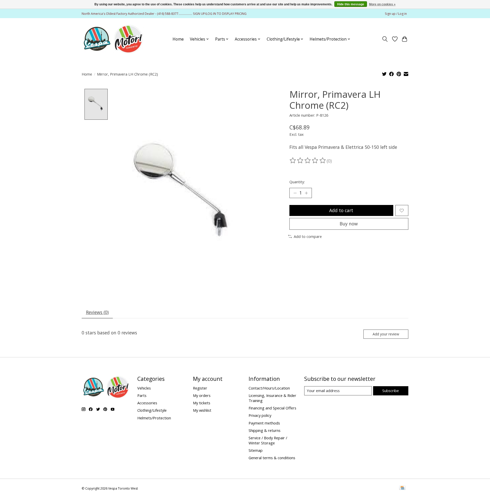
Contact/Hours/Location (269, 388)
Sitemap (256, 450)
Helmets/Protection (154, 417)
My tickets (201, 402)
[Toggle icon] (385, 39)
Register (200, 388)
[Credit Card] (402, 488)
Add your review (386, 334)
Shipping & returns (264, 430)
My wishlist (202, 410)
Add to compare (308, 236)
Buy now (349, 224)
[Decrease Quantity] (295, 193)
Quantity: (297, 181)
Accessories (147, 402)
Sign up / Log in (396, 13)
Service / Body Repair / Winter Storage (268, 440)
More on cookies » (382, 4)
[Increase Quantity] (306, 193)
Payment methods (264, 423)
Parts (141, 395)
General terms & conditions (272, 457)
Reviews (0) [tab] (97, 312)
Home (178, 39)
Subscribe (390, 390)
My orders (202, 395)
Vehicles (144, 388)
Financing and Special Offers (272, 407)
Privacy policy (260, 415)
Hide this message (350, 4)
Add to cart (341, 210)
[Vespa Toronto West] (113, 39)
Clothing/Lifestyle (152, 410)
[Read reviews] (308, 160)
